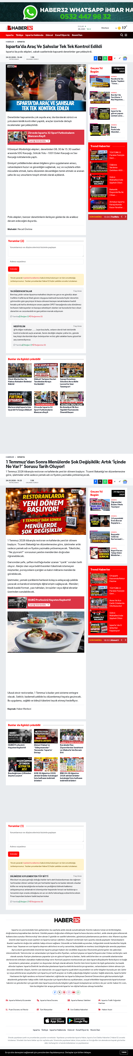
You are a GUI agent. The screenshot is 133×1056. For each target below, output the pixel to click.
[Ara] (122, 35)
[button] (121, 217)
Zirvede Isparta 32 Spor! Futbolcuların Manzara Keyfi (43, 409)
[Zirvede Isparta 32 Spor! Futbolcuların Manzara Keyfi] (46, 398)
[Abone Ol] (125, 58)
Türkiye (19, 35)
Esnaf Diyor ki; (62, 35)
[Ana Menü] (125, 35)
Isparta (10, 35)
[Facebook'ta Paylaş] (95, 58)
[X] (59, 992)
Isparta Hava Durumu (49, 1000)
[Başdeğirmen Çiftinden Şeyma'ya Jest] (20, 764)
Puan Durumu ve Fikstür (18, 1010)
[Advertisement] (45, 195)
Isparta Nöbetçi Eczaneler (20, 1000)
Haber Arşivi (107, 1010)
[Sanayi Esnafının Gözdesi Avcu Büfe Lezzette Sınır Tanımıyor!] (72, 370)
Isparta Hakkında (34, 35)
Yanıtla (15, 316)
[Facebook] (55, 992)
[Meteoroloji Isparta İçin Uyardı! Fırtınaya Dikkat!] (20, 398)
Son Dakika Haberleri (79, 1010)
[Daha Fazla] (110, 58)
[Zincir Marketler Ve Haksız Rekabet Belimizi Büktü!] (20, 370)
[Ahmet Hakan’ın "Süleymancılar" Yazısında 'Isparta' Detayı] (46, 736)
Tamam (123, 1052)
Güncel (49, 35)
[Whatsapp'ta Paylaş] (105, 58)
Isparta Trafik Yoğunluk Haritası (109, 1001)
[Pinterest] (64, 992)
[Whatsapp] (78, 992)
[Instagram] (69, 992)
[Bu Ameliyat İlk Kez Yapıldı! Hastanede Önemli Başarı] (72, 398)
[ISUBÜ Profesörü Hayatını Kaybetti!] (20, 736)
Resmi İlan (77, 35)
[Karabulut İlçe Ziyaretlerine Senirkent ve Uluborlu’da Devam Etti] (72, 736)
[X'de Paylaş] (100, 58)
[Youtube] (73, 992)
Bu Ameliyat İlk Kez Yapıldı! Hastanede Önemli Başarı (69, 409)
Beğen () (25, 316)
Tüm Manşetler (46, 1010)
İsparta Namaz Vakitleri (81, 1000)
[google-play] (78, 1020)
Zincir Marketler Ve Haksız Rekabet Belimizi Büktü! (20, 381)
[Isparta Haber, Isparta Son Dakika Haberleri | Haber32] (19, 27)
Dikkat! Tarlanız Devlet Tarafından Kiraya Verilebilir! (45, 381)
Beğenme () (37, 316)
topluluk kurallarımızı (31, 278)
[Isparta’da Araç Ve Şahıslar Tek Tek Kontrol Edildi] (46, 87)
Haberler (10, 42)
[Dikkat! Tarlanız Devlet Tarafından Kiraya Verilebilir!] (46, 370)
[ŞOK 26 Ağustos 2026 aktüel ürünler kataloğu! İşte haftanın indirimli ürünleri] (46, 764)
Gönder (14, 269)
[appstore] (54, 1020)
